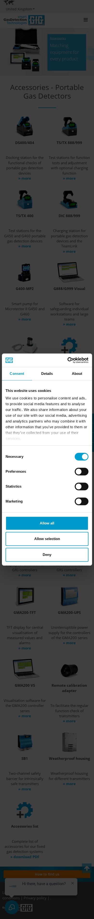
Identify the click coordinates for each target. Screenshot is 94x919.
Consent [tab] (17, 373)
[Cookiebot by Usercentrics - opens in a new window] (67, 360)
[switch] (81, 471)
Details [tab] (47, 373)
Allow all (47, 523)
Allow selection (47, 539)
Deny (47, 555)
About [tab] (77, 373)
